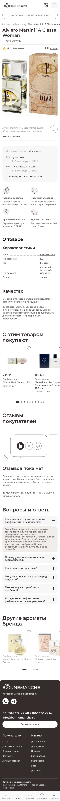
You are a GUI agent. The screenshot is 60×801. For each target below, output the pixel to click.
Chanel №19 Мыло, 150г (16, 382)
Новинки (35, 751)
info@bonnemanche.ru (18, 717)
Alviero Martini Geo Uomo (46, 661)
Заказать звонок (30, 724)
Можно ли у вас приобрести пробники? (22, 589)
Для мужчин (37, 746)
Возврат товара (10, 751)
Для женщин (38, 741)
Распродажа (37, 761)
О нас (5, 741)
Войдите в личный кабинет (18, 492)
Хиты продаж (38, 756)
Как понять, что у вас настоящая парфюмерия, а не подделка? (25, 520)
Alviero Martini (47, 254)
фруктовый (45, 269)
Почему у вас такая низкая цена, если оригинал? (25, 558)
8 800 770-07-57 (41, 712)
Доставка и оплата (12, 746)
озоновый (45, 272)
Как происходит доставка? (21, 568)
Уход (33, 765)
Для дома (36, 770)
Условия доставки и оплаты (24, 176)
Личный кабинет (11, 761)
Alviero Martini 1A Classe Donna (16, 661)
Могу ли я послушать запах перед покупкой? (26, 578)
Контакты (7, 756)
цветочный (45, 267)
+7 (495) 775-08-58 (15, 712)
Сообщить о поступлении (54, 129)
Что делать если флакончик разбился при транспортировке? (25, 600)
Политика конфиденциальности (16, 782)
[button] (18, 402)
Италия (54, 48)
